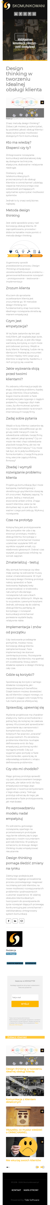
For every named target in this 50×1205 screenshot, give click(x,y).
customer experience (15, 963)
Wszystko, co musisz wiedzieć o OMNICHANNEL (24, 1131)
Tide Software (31, 1200)
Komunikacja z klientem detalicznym (21, 1100)
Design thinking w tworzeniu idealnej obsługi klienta (24, 1070)
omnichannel (31, 963)
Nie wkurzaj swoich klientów (23, 1160)
